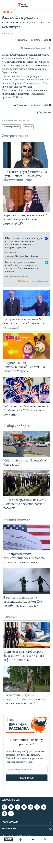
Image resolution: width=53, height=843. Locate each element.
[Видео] (33, 839)
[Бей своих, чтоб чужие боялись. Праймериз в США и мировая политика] (26, 390)
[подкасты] (20, 839)
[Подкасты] (4, 813)
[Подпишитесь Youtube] (24, 807)
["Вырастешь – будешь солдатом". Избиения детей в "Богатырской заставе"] (26, 679)
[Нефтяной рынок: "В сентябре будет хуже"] (26, 444)
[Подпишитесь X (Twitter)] (17, 807)
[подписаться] (11, 813)
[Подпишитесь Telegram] (30, 807)
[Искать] (45, 839)
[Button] (20, 40)
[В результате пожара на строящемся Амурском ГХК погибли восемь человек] (26, 581)
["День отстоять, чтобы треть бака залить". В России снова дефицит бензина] (26, 635)
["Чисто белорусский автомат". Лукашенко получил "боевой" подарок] (26, 483)
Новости (7, 12)
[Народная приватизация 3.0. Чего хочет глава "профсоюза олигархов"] (26, 303)
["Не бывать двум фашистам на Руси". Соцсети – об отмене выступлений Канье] (26, 155)
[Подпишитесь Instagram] (37, 807)
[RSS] (43, 807)
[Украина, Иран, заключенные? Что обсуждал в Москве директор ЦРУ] (26, 199)
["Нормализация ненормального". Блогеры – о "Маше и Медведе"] (26, 346)
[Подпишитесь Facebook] (11, 807)
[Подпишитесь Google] (4, 807)
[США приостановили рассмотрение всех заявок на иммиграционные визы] (26, 537)
